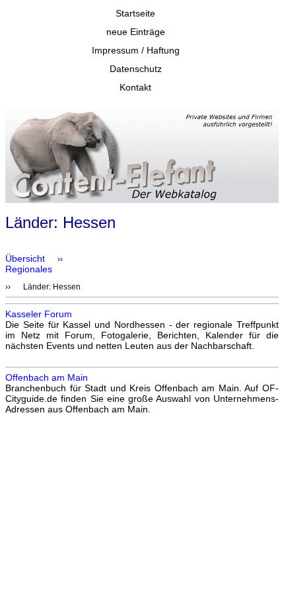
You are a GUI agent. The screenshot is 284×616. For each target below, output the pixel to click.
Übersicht (25, 258)
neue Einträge (135, 31)
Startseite (135, 13)
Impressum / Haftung (136, 50)
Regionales (28, 269)
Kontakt (135, 87)
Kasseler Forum (38, 314)
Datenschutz (136, 68)
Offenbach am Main (46, 377)
